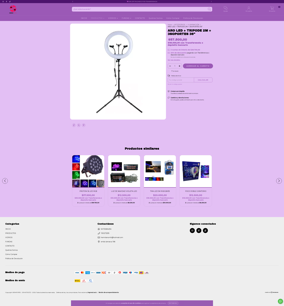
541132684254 (106, 229)
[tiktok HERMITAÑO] (9, 2)
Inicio (170, 25)
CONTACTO (140, 18)
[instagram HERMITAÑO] (3, 2)
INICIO (84, 18)
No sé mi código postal (175, 84)
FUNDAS (126, 18)
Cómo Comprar (172, 18)
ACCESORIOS (179, 25)
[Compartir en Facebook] (74, 126)
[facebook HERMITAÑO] (6, 2)
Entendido (173, 303)
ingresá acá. (92, 292)
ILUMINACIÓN (193, 25)
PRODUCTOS (97, 18)
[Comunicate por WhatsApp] (280, 301)
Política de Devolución (193, 18)
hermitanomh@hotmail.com (112, 237)
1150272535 (105, 233)
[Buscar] (209, 9)
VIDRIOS (112, 18)
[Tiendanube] (272, 292)
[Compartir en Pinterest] (83, 126)
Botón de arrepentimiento (109, 292)
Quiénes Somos (156, 18)
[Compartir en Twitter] (79, 126)
